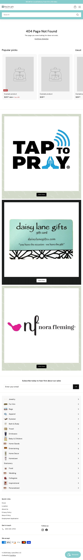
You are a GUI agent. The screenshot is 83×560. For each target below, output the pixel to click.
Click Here (41, 194)
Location (5, 506)
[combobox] (41, 14)
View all (78, 50)
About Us (5, 509)
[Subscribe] (76, 386)
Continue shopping (41, 39)
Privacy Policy (6, 512)
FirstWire (12, 555)
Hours (4, 503)
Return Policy (6, 515)
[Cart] (75, 7)
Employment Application (10, 518)
